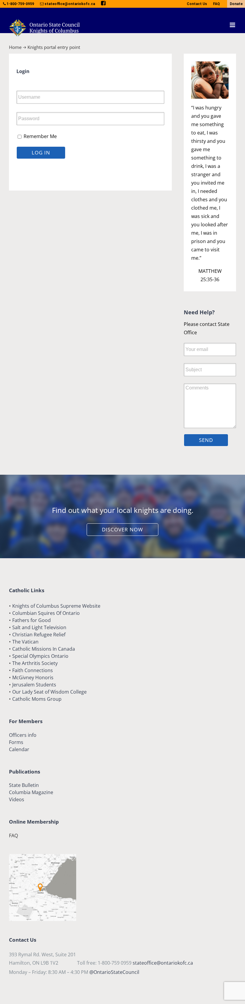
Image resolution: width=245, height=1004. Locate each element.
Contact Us (197, 4)
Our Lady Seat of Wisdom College (49, 692)
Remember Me (39, 136)
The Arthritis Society (35, 663)
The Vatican (25, 641)
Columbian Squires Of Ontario (46, 613)
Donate (236, 4)
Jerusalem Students (34, 684)
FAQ (216, 4)
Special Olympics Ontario (40, 656)
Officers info (22, 735)
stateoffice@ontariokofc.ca (163, 963)
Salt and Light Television (39, 627)
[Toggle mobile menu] (233, 25)
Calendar (19, 749)
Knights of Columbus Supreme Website (56, 606)
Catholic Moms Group (37, 699)
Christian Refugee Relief (38, 634)
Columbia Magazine (31, 792)
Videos (16, 799)
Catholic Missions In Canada (43, 649)
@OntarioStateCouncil (114, 972)
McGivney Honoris (32, 677)
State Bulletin (24, 785)
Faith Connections (32, 670)
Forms (16, 742)
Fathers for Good (31, 620)
